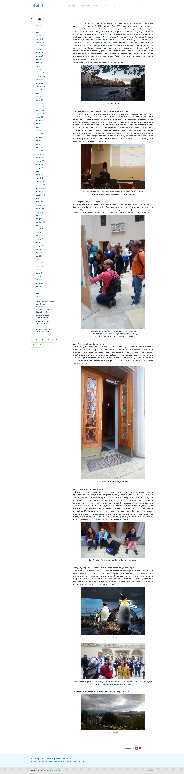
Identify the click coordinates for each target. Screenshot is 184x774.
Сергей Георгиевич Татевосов (114, 37)
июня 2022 (39, 148)
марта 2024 (39, 103)
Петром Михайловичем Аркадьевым (117, 684)
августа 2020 (40, 198)
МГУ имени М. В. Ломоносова (65, 761)
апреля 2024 (40, 100)
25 (37, 345)
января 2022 (40, 158)
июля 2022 (39, 144)
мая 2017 (38, 297)
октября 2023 (40, 120)
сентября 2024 (40, 87)
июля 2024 (39, 90)
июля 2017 (39, 290)
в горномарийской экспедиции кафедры (98, 56)
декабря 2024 (40, 76)
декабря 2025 (40, 49)
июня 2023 (39, 127)
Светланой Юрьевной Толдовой (98, 42)
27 (44, 345)
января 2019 (39, 236)
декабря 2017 (40, 276)
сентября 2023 (40, 124)
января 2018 (39, 273)
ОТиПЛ (37, 6)
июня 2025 (39, 63)
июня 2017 (39, 293)
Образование (85, 5)
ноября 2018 (39, 242)
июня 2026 (39, 32)
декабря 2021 (40, 161)
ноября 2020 (40, 188)
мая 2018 (38, 259)
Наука (96, 5)
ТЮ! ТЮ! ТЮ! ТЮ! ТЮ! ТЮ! (44, 310)
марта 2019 (39, 229)
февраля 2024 (40, 107)
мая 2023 (38, 131)
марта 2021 (39, 178)
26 (40, 345)
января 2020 (40, 209)
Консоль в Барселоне (42, 315)
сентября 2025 (40, 59)
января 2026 (40, 46)
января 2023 (39, 134)
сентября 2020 (40, 195)
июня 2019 (39, 225)
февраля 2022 (40, 154)
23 (56, 340)
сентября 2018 (40, 249)
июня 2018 (39, 256)
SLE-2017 (98, 26)
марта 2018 (39, 266)
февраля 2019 (40, 232)
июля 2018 (39, 253)
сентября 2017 (40, 286)
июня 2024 (39, 93)
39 (51, 345)
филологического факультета (42, 761)
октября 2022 (40, 137)
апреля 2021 (39, 175)
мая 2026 (39, 36)
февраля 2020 (40, 205)
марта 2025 (39, 69)
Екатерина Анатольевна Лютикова (139, 37)
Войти (150, 770)
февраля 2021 (40, 181)
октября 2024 (40, 83)
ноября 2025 (40, 53)
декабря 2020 (40, 185)
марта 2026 (39, 39)
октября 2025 (40, 56)
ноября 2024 (40, 80)
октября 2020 (40, 192)
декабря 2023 (40, 114)
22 (52, 340)
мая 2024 (39, 97)
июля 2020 (39, 202)
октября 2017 (40, 283)
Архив (105, 5)
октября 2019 (40, 219)
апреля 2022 (40, 151)
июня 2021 (39, 171)
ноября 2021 (39, 164)
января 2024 (40, 110)
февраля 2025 (40, 73)
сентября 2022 (40, 141)
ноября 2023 (39, 117)
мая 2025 (39, 66)
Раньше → (35, 350)
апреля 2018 (39, 263)
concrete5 (54, 770)
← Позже (37, 340)
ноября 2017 (39, 280)
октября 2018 (40, 246)
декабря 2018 (40, 239)
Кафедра (72, 5)
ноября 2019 (39, 215)
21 (48, 340)
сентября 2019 (40, 222)
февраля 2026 (40, 42)
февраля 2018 (40, 270)
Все (37, 29)
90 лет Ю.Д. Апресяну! (43, 321)
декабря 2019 (40, 212)
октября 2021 (40, 168)
